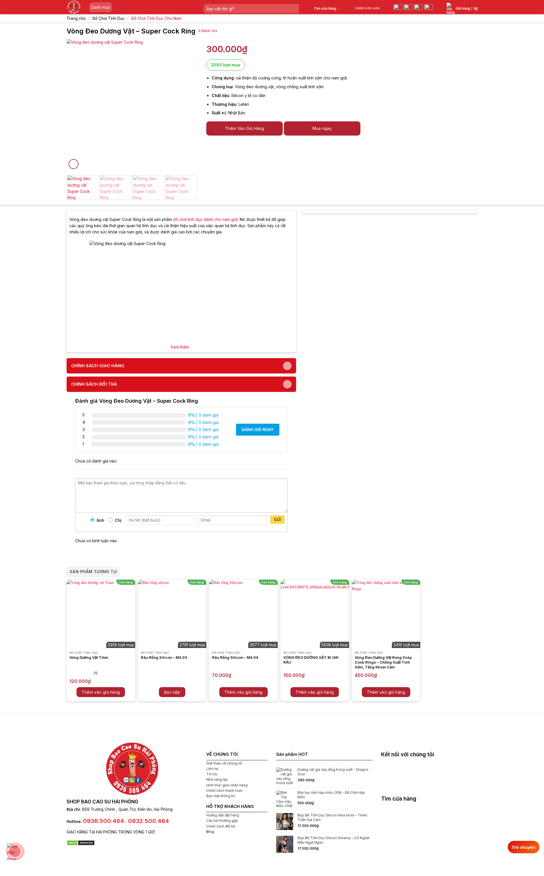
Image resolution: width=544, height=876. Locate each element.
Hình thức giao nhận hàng (227, 785)
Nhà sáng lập (217, 779)
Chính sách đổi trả (220, 826)
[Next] (188, 105)
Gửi (277, 519)
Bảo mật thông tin (220, 796)
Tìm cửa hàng (325, 8)
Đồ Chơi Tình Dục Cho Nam (156, 18)
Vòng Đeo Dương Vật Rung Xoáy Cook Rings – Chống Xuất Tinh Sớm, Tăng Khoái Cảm (383, 662)
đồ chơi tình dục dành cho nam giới (205, 219)
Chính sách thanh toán (224, 790)
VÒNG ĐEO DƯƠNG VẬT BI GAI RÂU (311, 659)
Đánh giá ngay (258, 429)
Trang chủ (76, 18)
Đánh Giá (207, 31)
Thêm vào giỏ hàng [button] (101, 692)
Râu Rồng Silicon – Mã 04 (235, 657)
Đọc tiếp (172, 692)
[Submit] (294, 8)
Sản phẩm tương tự (93, 571)
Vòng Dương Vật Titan (88, 657)
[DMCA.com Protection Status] (81, 842)
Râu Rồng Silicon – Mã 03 (164, 657)
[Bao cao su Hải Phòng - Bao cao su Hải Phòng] (74, 7)
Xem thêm (180, 347)
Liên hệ (212, 769)
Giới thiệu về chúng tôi (224, 763)
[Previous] (76, 105)
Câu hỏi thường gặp (222, 820)
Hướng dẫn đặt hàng (222, 815)
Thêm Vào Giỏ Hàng (244, 128)
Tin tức (212, 774)
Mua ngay (322, 128)
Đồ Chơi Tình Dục (108, 18)
